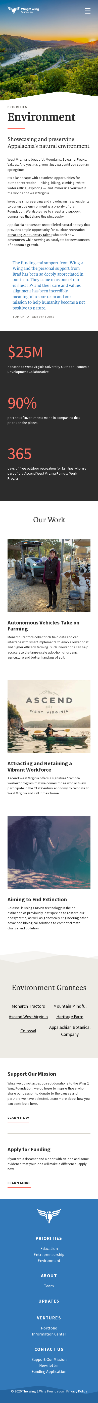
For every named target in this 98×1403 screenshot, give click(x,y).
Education (49, 1248)
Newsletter (49, 1365)
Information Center (49, 1333)
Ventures (49, 1318)
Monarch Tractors (28, 1006)
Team (49, 1285)
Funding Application (49, 1371)
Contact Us (49, 1349)
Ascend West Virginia (28, 1016)
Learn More (19, 1182)
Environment (49, 1260)
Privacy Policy (76, 1391)
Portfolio (49, 1327)
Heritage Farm (69, 1016)
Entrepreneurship (49, 1254)
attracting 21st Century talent (30, 234)
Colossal (28, 1031)
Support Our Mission (49, 1359)
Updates (48, 1301)
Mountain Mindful (69, 1006)
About (49, 1276)
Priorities (49, 1238)
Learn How (18, 1117)
